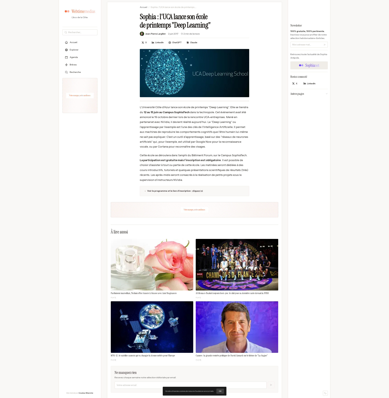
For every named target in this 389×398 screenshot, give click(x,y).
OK (220, 391)
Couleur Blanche (86, 393)
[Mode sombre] (325, 393)
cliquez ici (197, 190)
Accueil (143, 7)
